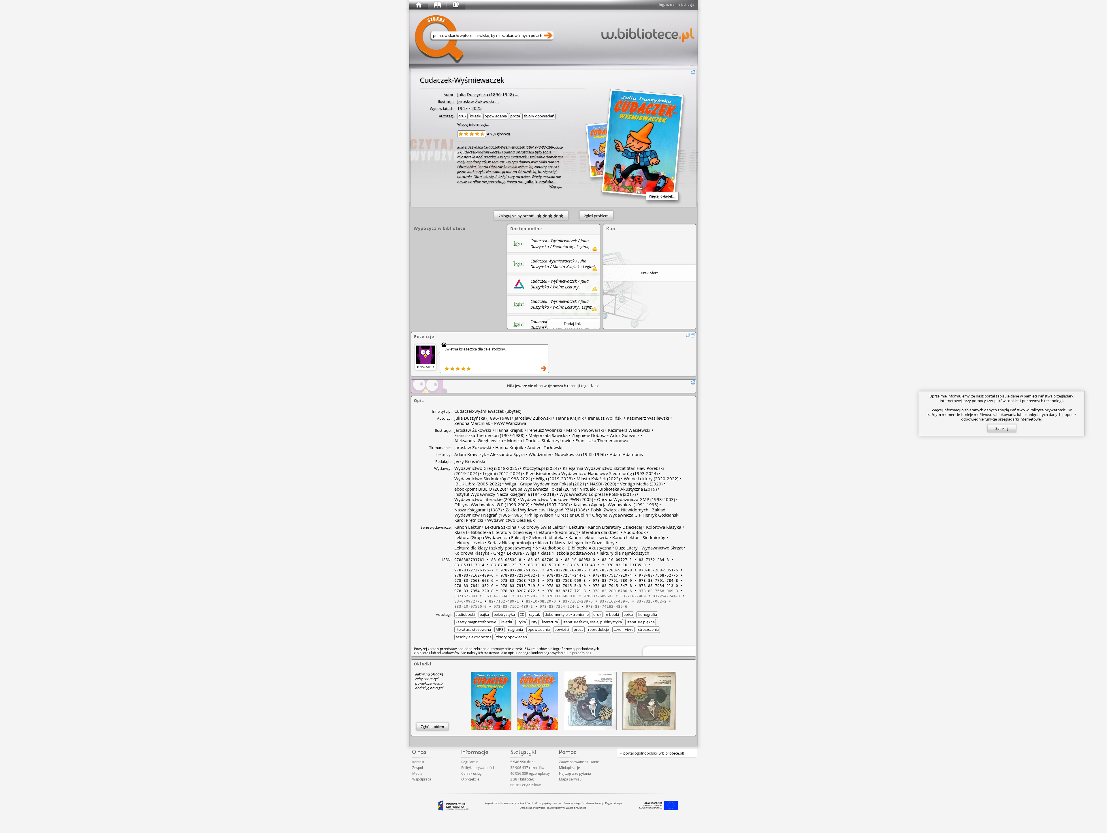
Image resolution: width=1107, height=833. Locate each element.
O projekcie (470, 779)
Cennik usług (471, 773)
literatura (550, 621)
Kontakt (418, 761)
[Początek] (418, 5)
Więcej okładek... (662, 196)
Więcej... (555, 186)
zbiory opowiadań (539, 116)
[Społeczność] (455, 5)
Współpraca (421, 779)
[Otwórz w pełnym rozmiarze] (693, 335)
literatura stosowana (473, 629)
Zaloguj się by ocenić (518, 215)
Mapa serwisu (570, 779)
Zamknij (1001, 428)
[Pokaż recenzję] (544, 368)
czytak (534, 614)
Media (417, 773)
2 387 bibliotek (522, 779)
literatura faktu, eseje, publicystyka (592, 621)
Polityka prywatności (477, 767)
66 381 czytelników (525, 785)
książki (475, 116)
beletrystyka (504, 614)
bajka (484, 614)
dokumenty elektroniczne (567, 614)
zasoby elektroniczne (473, 636)
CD (521, 614)
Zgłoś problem (596, 215)
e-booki (612, 614)
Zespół (417, 767)
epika (628, 614)
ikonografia (647, 614)
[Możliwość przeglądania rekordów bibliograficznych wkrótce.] (668, 650)
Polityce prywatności (1048, 409)
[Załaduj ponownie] (693, 72)
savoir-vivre (623, 629)
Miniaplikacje (569, 767)
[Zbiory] (437, 5)
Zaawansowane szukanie (579, 761)
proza (515, 116)
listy (533, 621)
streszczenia (648, 629)
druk (462, 116)
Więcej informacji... (473, 124)
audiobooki (465, 614)
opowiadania (496, 116)
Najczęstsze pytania (575, 773)
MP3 (499, 629)
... (516, 94)
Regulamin (469, 761)
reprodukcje (598, 629)
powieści (561, 629)
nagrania (515, 629)
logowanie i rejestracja (676, 5)
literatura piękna (640, 621)
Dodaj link (572, 323)
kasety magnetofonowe (475, 621)
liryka (521, 621)
